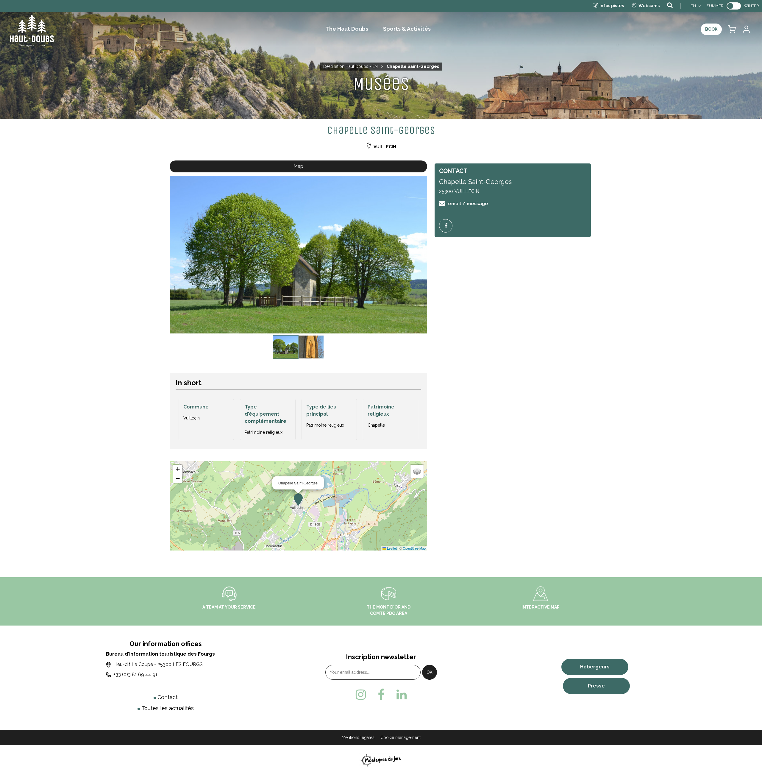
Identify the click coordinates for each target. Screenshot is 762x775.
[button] (732, 29)
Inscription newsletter (381, 657)
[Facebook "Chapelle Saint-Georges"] (448, 226)
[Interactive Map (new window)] (540, 593)
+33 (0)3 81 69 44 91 (135, 674)
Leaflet (391, 548)
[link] (734, 6)
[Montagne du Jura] (381, 760)
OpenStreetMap (414, 548)
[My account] (746, 29)
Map (298, 166)
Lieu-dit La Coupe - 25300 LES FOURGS (158, 664)
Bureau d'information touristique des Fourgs (160, 654)
